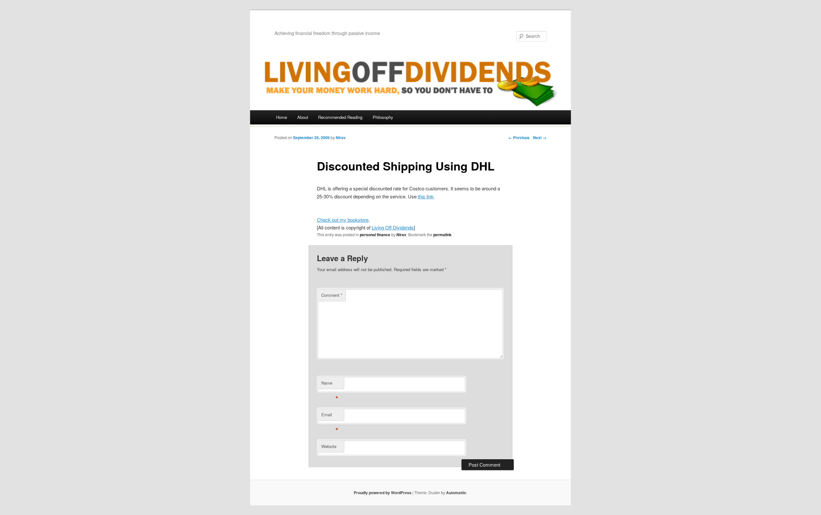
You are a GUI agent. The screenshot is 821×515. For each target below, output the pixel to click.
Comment (331, 295)
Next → (539, 137)
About (302, 117)
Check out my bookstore (342, 219)
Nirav (341, 137)
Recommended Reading (340, 117)
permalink (442, 234)
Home (281, 117)
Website (328, 446)
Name (329, 384)
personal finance (375, 234)
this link (426, 196)
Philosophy (383, 117)
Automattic (456, 492)
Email (329, 416)
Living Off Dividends (393, 227)
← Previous (518, 137)
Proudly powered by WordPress (382, 492)
